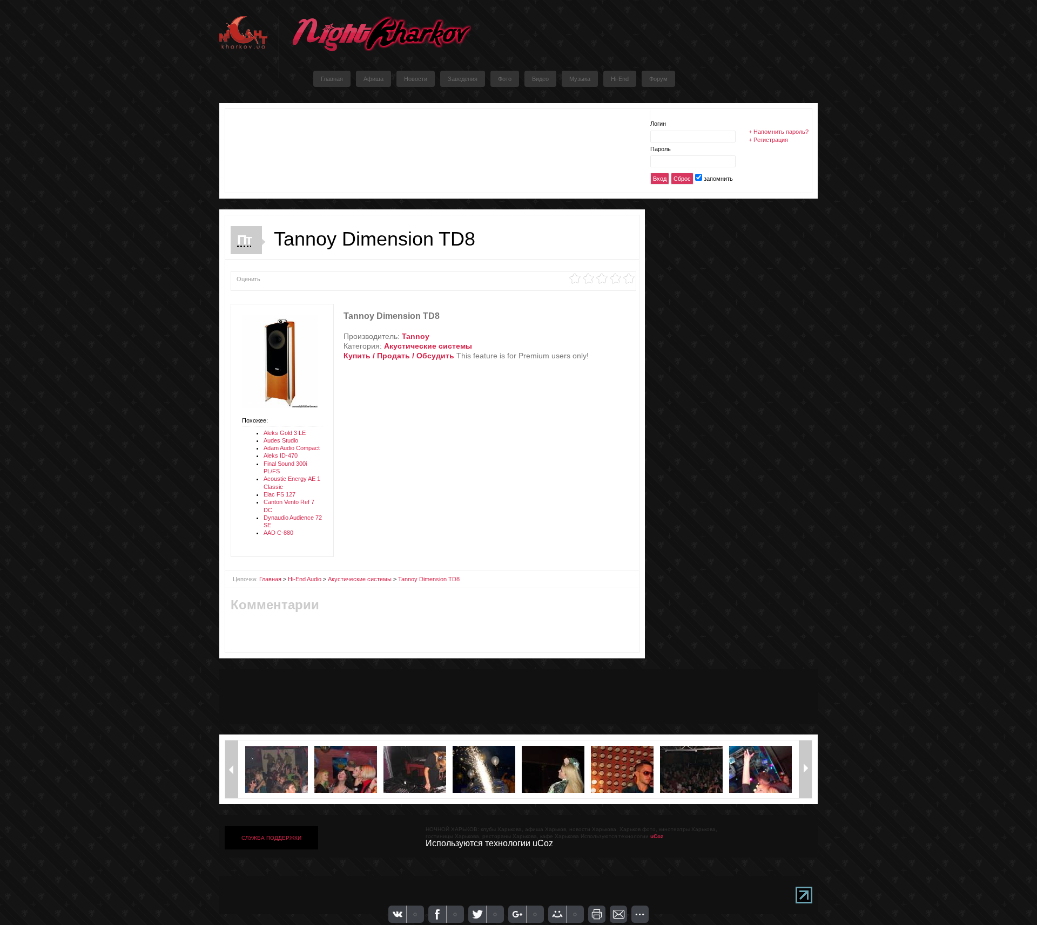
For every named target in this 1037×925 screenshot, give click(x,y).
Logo (381, 33)
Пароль (660, 149)
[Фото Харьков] (280, 406)
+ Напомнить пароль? (779, 131)
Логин (658, 123)
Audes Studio (281, 440)
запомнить (718, 178)
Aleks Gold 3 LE (285, 433)
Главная (270, 579)
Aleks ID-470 (281, 455)
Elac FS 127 (279, 494)
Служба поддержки (271, 838)
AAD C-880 (278, 532)
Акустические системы (360, 579)
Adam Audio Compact (292, 448)
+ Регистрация (768, 140)
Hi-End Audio (304, 579)
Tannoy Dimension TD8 (429, 579)
